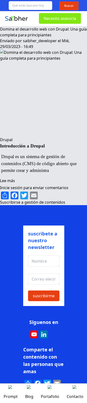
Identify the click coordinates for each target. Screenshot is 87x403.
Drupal (6, 139)
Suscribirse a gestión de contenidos (32, 202)
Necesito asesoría (60, 18)
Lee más (7, 180)
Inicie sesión (11, 187)
